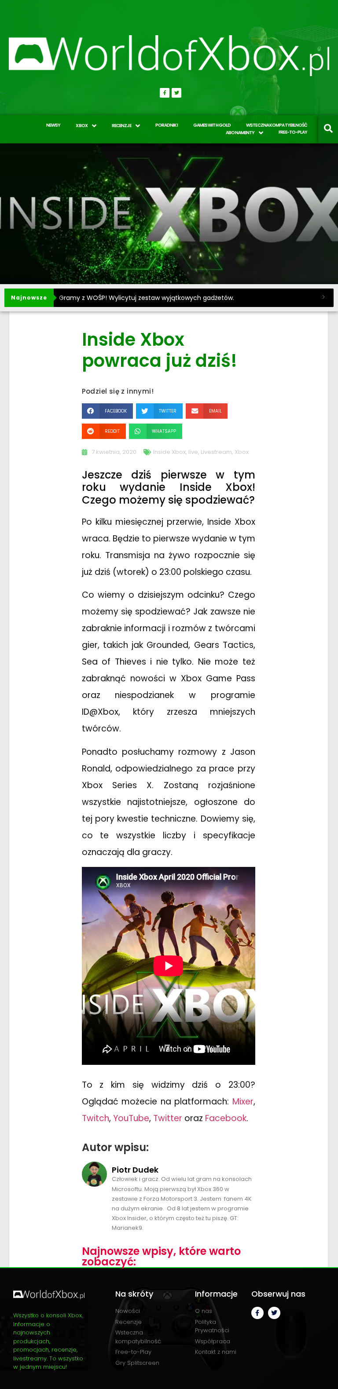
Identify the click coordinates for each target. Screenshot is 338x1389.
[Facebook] (164, 93)
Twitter (167, 1118)
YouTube (131, 1118)
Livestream (216, 452)
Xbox (242, 452)
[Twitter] (176, 93)
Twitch (95, 1118)
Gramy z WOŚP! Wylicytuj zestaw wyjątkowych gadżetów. (146, 297)
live (193, 452)
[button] (107, 411)
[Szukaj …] (328, 129)
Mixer (243, 1102)
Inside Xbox (169, 452)
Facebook (225, 1118)
